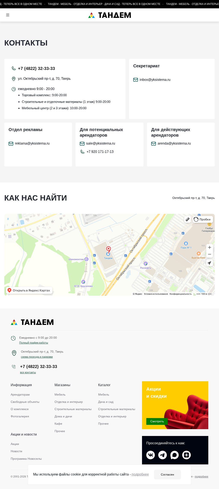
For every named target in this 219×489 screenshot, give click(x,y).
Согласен (167, 474)
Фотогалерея (20, 416)
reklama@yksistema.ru (32, 143)
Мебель (60, 394)
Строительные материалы (73, 409)
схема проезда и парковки (37, 356)
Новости (16, 451)
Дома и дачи (63, 416)
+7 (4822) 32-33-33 (36, 68)
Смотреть (157, 421)
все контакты (28, 372)
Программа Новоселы (26, 458)
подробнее (201, 476)
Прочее (60, 431)
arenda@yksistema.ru (174, 143)
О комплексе (20, 409)
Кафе (58, 423)
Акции (15, 444)
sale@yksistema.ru (100, 143)
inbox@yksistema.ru (155, 79)
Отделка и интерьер (69, 401)
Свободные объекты (25, 401)
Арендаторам (20, 394)
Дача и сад (105, 401)
